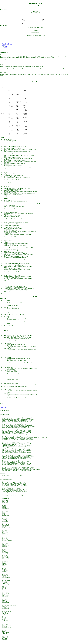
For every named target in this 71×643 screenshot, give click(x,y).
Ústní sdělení (2, 405)
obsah (1, 0)
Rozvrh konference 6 (5, 42)
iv (5, 49)
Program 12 (4, 45)
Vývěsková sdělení (3, 407)
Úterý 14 (5, 47)
